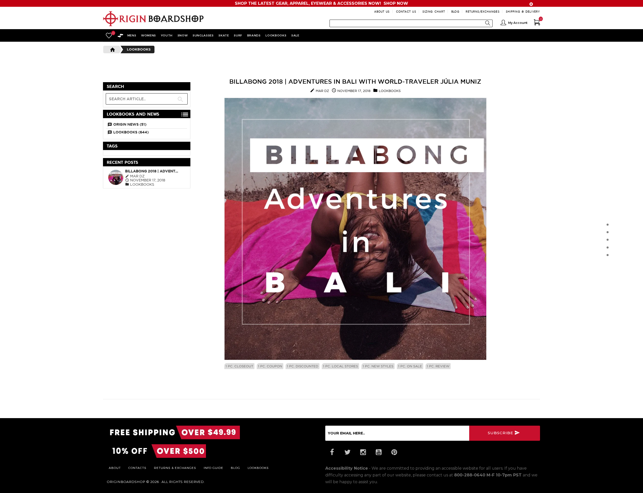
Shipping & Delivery (523, 11)
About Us (382, 11)
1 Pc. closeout (239, 366)
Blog (455, 11)
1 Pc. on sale (410, 366)
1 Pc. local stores (340, 366)
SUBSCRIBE (501, 432)
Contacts (137, 467)
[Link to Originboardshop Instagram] (362, 452)
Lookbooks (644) (131, 132)
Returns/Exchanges (483, 11)
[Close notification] (531, 4)
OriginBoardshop (126, 482)
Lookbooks (139, 49)
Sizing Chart (433, 11)
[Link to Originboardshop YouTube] (378, 452)
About (115, 467)
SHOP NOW (396, 3)
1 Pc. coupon (270, 366)
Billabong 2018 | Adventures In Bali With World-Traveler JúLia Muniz (152, 171)
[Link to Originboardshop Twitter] (347, 452)
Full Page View (167, 87)
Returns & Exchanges (175, 467)
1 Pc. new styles (378, 366)
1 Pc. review (438, 366)
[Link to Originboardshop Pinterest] (394, 452)
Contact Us (406, 11)
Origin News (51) (129, 124)
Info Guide (213, 467)
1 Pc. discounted (302, 366)
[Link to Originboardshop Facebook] (331, 452)
